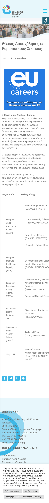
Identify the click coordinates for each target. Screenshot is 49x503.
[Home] (13, 11)
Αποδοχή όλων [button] (31, 491)
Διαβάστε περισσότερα (32, 497)
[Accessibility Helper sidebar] (45, 20)
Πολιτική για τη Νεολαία (14, 459)
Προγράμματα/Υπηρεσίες (14, 462)
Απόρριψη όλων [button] (12, 497)
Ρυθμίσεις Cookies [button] (12, 491)
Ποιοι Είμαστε (9, 455)
